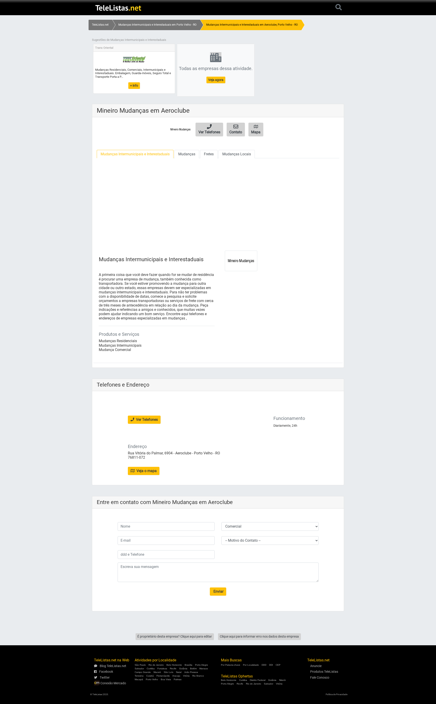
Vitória (186, 676)
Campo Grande (143, 672)
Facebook (106, 671)
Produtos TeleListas (324, 671)
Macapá (139, 679)
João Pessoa (191, 672)
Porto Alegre (201, 665)
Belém (193, 668)
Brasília (188, 665)
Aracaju (176, 676)
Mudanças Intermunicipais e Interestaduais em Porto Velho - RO (157, 24)
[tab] (135, 154)
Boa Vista (166, 679)
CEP (278, 665)
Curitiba (151, 668)
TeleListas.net (100, 24)
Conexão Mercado (113, 683)
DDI (271, 665)
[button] (209, 129)
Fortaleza (162, 668)
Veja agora (215, 80)
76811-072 (136, 457)
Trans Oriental (104, 47)
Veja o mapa (146, 471)
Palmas (177, 679)
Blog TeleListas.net (112, 666)
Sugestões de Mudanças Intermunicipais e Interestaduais (129, 39)
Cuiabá (150, 676)
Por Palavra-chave (230, 665)
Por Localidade (251, 665)
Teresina (139, 676)
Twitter (104, 677)
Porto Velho (152, 679)
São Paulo (140, 665)
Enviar (218, 591)
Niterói (282, 680)
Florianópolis (163, 676)
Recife (173, 668)
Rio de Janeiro (156, 665)
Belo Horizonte (174, 665)
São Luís (168, 672)
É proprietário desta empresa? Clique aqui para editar (174, 636)
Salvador (139, 668)
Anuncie (316, 666)
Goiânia (183, 668)
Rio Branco (198, 676)
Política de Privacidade (336, 694)
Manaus (203, 668)
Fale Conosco (319, 677)
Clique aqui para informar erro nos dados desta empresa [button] (259, 636)
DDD (264, 665)
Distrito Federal (257, 680)
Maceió (157, 672)
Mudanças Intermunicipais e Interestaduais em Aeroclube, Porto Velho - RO (252, 24)
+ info (134, 85)
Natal (178, 672)
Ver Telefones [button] (146, 419)
